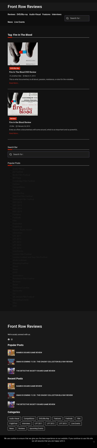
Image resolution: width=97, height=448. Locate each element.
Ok (48, 444)
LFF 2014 (17, 245)
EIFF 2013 (17, 205)
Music (15, 266)
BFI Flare (17, 178)
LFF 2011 (17, 236)
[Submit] (67, 18)
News (15, 269)
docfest (16, 190)
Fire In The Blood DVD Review (22, 72)
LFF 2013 (17, 242)
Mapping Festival (20, 263)
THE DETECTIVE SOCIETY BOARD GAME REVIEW (35, 371)
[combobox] (77, 18)
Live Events (18, 251)
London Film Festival (22, 254)
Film (15, 220)
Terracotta (17, 291)
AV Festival (18, 172)
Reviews (13, 118)
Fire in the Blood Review (20, 122)
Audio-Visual (18, 169)
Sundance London (21, 287)
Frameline (17, 223)
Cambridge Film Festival (24, 181)
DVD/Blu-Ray (14, 68)
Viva (15, 303)
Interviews (17, 233)
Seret (15, 284)
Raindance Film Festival (23, 278)
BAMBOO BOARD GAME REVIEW (29, 352)
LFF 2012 (17, 239)
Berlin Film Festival (21, 175)
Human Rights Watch (22, 230)
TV (14, 294)
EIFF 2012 (17, 202)
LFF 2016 (17, 248)
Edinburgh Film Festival (23, 199)
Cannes (16, 184)
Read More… (14, 83)
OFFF (15, 272)
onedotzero (18, 275)
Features (17, 214)
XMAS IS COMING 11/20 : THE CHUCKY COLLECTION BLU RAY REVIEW (44, 362)
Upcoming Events (20, 300)
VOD (15, 306)
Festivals (17, 217)
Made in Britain (20, 260)
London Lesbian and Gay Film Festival (30, 257)
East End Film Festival (23, 196)
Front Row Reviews (25, 6)
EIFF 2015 (17, 211)
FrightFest (17, 227)
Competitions (19, 187)
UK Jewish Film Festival (23, 297)
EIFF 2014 (17, 208)
